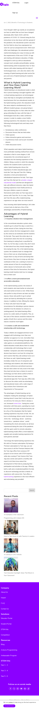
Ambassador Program (9, 655)
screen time (17, 403)
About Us (4, 592)
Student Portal (6, 624)
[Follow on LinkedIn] (24, 688)
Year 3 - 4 (4, 671)
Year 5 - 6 (4, 676)
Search (32, 490)
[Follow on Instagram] (17, 688)
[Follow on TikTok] (28, 688)
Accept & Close (9, 706)
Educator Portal (6, 618)
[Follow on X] (14, 688)
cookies (10, 702)
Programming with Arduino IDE (14, 518)
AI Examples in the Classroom (14, 515)
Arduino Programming (9, 650)
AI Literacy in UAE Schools (13, 555)
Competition (5, 635)
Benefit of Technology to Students (22, 22)
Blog (2, 644)
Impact (3, 598)
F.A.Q (3, 603)
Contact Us (5, 609)
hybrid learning (9, 477)
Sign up (15, 13)
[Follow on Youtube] (21, 688)
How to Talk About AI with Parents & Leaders (19, 536)
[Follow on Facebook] (10, 688)
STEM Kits (4, 629)
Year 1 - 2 (4, 665)
